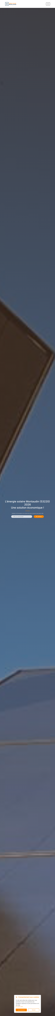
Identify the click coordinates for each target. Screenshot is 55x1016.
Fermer (33, 1010)
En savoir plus (19, 1006)
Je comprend (21, 1010)
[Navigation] (48, 3)
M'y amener (39, 516)
